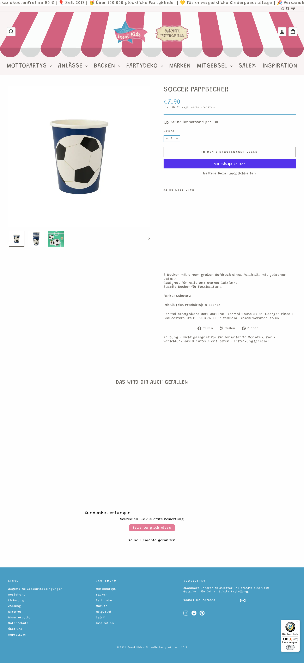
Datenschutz (18, 623)
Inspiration (279, 66)
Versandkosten (203, 107)
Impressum (17, 634)
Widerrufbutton (20, 617)
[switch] (290, 647)
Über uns (15, 629)
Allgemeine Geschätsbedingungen (35, 589)
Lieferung (16, 600)
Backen (105, 66)
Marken (180, 66)
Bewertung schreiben (152, 527)
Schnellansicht (42, 459)
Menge (169, 131)
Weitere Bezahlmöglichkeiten (229, 173)
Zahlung (14, 606)
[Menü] (297, 622)
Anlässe (71, 66)
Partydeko (143, 66)
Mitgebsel (213, 66)
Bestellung (16, 594)
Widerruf (15, 612)
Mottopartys (28, 66)
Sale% (247, 66)
